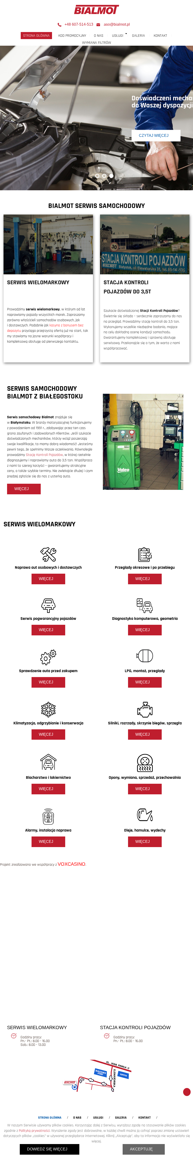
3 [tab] (111, 176)
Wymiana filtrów (96, 43)
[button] (127, 33)
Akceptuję (141, 1149)
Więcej (46, 579)
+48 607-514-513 (78, 24)
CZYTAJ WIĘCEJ (154, 136)
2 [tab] (104, 176)
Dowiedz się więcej (47, 1149)
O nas (98, 35)
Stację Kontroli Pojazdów (44, 455)
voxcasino (71, 864)
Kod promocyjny (72, 35)
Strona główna (36, 35)
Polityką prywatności (34, 1131)
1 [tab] (97, 176)
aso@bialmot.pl (117, 24)
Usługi (117, 35)
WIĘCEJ (21, 489)
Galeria (138, 35)
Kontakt (160, 35)
